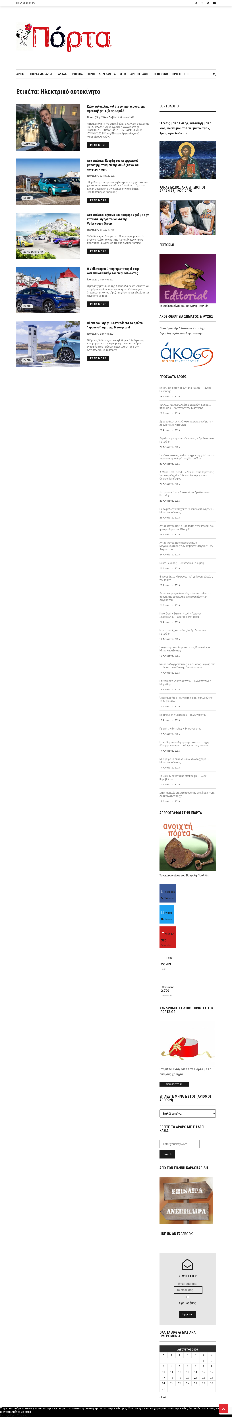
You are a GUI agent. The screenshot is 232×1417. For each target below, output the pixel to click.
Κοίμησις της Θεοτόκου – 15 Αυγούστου (183, 714)
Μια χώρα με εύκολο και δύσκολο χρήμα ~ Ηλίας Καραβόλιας (184, 761)
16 (211, 1372)
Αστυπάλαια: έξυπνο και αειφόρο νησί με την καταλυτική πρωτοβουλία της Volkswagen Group (118, 219)
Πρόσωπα (77, 74)
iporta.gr (92, 175)
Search (167, 1154)
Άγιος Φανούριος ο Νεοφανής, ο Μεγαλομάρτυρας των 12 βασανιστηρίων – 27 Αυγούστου (186, 546)
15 (203, 1372)
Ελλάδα (62, 74)
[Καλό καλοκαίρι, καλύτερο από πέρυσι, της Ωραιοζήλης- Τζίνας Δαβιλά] (48, 127)
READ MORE (98, 145)
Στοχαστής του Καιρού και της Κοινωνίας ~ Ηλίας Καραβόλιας (185, 649)
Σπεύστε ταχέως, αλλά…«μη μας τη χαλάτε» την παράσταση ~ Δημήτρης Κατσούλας (187, 457)
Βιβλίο (91, 74)
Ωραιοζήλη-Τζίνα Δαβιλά (102, 117)
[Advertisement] (166, 36)
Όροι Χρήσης (180, 74)
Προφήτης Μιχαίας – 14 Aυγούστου (180, 728)
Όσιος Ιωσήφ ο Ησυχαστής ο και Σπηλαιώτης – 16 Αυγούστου (187, 699)
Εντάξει (5, 1415)
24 (163, 1383)
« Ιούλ (163, 1397)
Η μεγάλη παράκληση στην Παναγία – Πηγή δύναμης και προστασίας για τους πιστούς (184, 744)
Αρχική (21, 74)
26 (179, 1383)
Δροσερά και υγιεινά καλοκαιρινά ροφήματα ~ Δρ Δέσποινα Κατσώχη (186, 423)
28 (195, 1383)
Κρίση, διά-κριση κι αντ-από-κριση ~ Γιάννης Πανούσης (185, 389)
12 (179, 1372)
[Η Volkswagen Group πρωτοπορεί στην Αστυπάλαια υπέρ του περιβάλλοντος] (48, 290)
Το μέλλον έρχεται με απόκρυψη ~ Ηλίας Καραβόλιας (183, 777)
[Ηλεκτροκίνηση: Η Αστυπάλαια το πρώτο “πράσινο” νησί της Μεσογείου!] (48, 344)
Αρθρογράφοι (139, 74)
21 (195, 1377)
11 (171, 1372)
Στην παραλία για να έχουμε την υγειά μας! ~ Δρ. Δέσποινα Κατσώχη (187, 794)
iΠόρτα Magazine (41, 74)
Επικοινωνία (160, 74)
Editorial (29, 144)
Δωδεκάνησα (107, 74)
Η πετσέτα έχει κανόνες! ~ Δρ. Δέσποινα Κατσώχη (183, 632)
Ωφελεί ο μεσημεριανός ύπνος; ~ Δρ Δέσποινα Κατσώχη (187, 440)
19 (179, 1377)
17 (163, 1377)
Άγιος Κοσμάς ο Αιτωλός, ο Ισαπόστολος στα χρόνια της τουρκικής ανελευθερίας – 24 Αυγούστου (186, 596)
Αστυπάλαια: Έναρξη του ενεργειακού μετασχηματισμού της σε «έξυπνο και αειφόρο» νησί (113, 165)
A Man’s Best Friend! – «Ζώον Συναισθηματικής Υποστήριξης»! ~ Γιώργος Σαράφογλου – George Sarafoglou (187, 475)
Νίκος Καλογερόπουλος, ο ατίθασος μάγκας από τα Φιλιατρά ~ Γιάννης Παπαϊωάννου (187, 666)
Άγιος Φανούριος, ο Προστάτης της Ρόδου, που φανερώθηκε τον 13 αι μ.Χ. (187, 527)
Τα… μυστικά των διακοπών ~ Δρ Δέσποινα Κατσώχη (185, 494)
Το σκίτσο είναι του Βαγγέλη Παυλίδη (184, 306)
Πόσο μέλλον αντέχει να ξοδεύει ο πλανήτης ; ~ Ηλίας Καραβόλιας (187, 511)
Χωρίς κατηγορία (33, 252)
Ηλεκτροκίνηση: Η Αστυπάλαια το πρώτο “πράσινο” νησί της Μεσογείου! (115, 325)
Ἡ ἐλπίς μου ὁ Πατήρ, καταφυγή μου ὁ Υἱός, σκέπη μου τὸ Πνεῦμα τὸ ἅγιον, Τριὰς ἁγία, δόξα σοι (186, 128)
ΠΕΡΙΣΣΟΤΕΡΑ (174, 1084)
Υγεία (123, 74)
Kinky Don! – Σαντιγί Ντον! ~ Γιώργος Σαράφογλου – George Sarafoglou (181, 615)
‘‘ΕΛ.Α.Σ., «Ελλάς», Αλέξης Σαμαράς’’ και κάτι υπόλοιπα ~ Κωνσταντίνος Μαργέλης (185, 406)
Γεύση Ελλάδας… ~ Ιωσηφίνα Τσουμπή (182, 563)
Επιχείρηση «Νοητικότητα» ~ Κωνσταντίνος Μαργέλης (185, 683)
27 (187, 1383)
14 (195, 1372)
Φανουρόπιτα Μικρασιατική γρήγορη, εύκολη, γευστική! (186, 578)
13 (187, 1372)
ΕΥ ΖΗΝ (27, 198)
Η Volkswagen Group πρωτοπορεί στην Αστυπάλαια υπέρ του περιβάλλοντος (113, 271)
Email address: (187, 1283)
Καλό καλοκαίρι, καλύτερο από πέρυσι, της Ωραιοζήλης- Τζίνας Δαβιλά (116, 109)
